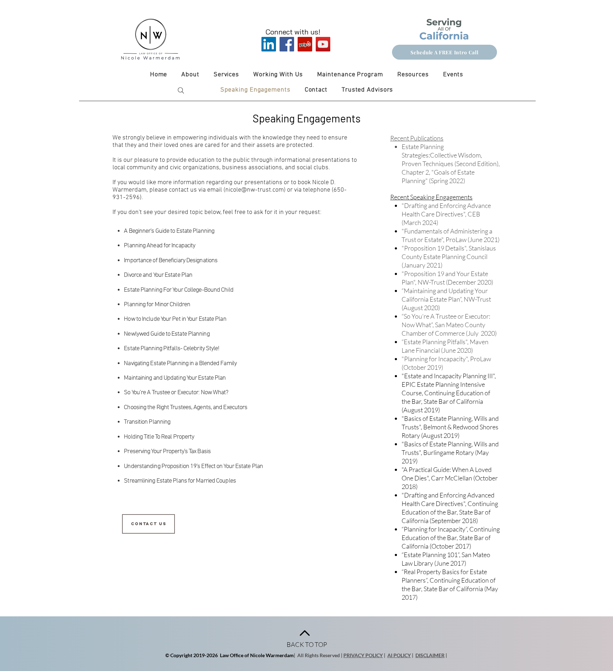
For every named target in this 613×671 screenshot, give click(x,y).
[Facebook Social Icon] (287, 44)
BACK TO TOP (307, 644)
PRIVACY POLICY (363, 655)
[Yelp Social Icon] (305, 44)
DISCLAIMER (429, 655)
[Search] (181, 90)
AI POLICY (399, 655)
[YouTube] (323, 44)
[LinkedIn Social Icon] (268, 44)
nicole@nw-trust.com (254, 190)
